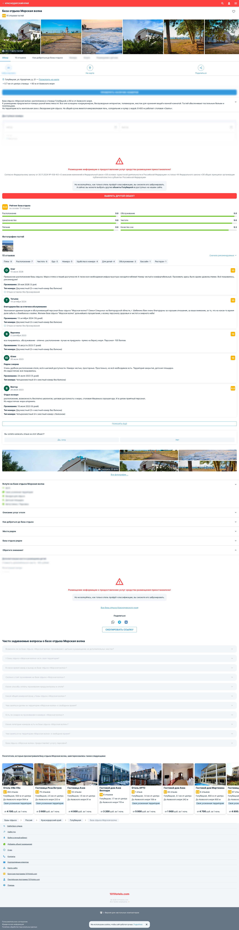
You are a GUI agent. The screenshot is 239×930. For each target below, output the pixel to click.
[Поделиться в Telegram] (119, 622)
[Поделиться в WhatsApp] (113, 622)
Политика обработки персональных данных (19, 927)
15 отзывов (20, 57)
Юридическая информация (13, 924)
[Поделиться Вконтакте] (126, 622)
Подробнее (137, 924)
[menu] (235, 3)
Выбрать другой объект (119, 195)
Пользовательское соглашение (15, 922)
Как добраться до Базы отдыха (48, 57)
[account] (229, 3)
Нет (177, 440)
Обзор (5, 57)
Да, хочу (62, 440)
